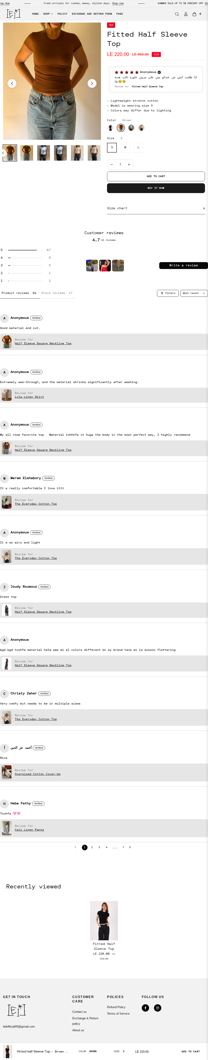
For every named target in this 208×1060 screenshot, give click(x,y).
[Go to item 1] (92, 265)
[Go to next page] (131, 847)
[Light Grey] (142, 128)
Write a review (183, 265)
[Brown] (121, 128)
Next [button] (92, 83)
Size (116, 1051)
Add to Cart (191, 1051)
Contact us (79, 1011)
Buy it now (156, 188)
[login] (186, 14)
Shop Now (191, 3)
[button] (177, 14)
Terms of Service (118, 1013)
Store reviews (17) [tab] (57, 293)
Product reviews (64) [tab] (20, 293)
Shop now (99, 3)
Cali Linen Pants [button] (29, 829)
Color (82, 1051)
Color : (119, 120)
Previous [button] (12, 83)
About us (78, 1030)
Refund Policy (116, 1007)
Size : (114, 138)
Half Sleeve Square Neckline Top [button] (43, 343)
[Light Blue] (131, 128)
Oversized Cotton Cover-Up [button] (38, 774)
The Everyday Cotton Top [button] (36, 504)
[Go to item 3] (118, 265)
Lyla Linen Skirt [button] (29, 397)
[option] (52, 81)
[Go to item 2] (105, 265)
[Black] (110, 128)
